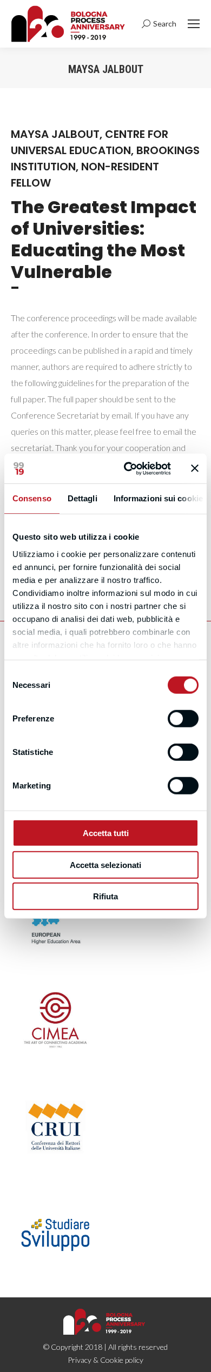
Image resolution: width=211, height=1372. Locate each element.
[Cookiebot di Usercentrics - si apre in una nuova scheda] (128, 468)
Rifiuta (105, 896)
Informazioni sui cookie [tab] (158, 498)
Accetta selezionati (105, 864)
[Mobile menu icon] (193, 23)
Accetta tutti (106, 833)
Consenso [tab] (31, 498)
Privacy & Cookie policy (105, 1359)
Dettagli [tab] (82, 498)
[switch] (183, 718)
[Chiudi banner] (195, 468)
